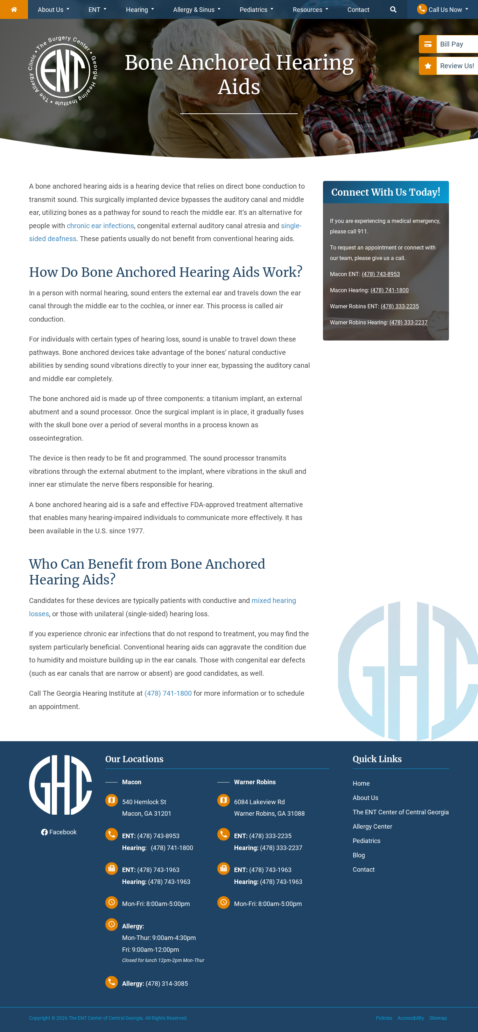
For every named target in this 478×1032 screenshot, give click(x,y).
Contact (358, 9)
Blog (359, 855)
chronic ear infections (100, 226)
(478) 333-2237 (408, 322)
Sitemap (438, 1018)
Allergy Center (372, 826)
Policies (384, 1018)
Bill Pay (451, 44)
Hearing (137, 9)
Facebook (62, 832)
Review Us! (457, 66)
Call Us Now (444, 9)
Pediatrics (253, 9)
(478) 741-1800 (390, 290)
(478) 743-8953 (381, 274)
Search (393, 9)
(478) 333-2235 (400, 306)
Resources (307, 9)
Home (14, 9)
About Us (50, 9)
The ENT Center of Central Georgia (401, 812)
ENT (94, 9)
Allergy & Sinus (194, 9)
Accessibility (411, 1018)
